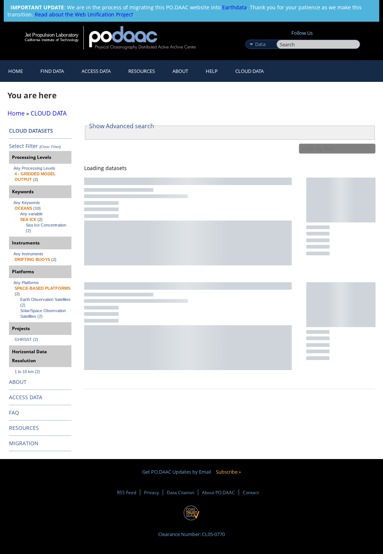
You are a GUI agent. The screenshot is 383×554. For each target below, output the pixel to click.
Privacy (151, 492)
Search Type (260, 36)
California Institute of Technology (52, 40)
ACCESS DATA (25, 397)
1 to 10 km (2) (27, 371)
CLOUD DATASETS (31, 130)
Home (15, 71)
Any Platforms (26, 282)
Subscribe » (228, 471)
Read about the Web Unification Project (84, 14)
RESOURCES (141, 71)
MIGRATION (24, 443)
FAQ (14, 412)
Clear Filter (50, 146)
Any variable (31, 214)
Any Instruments (28, 254)
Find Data (52, 71)
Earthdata (234, 7)
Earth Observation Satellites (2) (45, 302)
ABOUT (18, 381)
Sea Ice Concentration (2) (46, 228)
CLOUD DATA (249, 71)
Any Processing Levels (34, 168)
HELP (212, 71)
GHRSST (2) (26, 339)
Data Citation (180, 492)
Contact (251, 492)
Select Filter (23, 146)
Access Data (96, 71)
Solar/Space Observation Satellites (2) (43, 313)
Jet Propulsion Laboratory (52, 34)
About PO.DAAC (218, 492)
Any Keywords (26, 202)
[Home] (147, 37)
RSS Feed (126, 492)
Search (284, 36)
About (180, 71)
